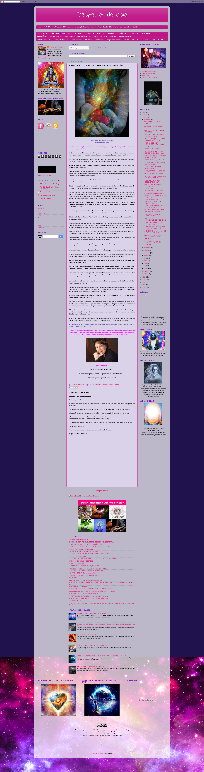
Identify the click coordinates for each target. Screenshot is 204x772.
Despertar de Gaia (102, 15)
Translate (105, 48)
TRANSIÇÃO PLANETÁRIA (140, 33)
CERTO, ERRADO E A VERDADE (154, 171)
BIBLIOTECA (42, 33)
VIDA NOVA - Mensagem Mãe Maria (155, 160)
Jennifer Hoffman (113, 385)
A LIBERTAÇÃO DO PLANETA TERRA (81, 549)
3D (90, 385)
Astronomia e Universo (47, 192)
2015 (144, 280)
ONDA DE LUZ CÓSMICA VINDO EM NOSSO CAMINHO (154, 210)
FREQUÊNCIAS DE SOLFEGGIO (49, 36)
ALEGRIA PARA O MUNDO (152, 149)
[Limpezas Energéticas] (51, 114)
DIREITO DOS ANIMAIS (71, 33)
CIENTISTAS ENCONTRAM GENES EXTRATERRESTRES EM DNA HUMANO (93, 559)
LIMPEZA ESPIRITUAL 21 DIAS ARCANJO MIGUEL (143, 40)
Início (39, 27)
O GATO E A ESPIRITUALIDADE (87, 635)
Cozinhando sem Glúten (48, 195)
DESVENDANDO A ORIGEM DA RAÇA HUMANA (84, 566)
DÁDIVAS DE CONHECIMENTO (154, 193)
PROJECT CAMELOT (75, 601)
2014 (144, 282)
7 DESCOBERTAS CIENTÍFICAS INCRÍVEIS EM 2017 (154, 135)
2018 (144, 115)
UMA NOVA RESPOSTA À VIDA (154, 173)
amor (39, 225)
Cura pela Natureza (46, 198)
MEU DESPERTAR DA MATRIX (78, 586)
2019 (144, 112)
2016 (144, 277)
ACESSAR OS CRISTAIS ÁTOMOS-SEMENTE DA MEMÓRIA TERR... (152, 201)
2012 (144, 287)
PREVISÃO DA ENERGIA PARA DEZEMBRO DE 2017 (154, 206)
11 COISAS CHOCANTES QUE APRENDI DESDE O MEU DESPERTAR (91, 542)
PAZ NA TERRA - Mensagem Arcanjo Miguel (153, 167)
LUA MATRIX (73, 578)
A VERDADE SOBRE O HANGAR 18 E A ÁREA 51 (84, 551)
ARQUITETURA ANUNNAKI (77, 556)
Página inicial (102, 491)
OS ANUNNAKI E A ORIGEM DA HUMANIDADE (83, 593)
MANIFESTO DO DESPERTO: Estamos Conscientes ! (86, 580)
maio (145, 263)
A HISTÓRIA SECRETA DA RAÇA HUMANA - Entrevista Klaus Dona (90, 547)
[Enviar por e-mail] (70, 387)
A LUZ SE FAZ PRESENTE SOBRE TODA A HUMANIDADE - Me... (155, 189)
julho (145, 258)
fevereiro (147, 271)
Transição (41, 227)
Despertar (104, 385)
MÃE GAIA (55, 33)
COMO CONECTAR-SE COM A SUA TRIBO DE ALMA (155, 156)
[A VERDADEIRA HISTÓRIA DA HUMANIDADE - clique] (58, 715)
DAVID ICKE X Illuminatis (76, 563)
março (146, 268)
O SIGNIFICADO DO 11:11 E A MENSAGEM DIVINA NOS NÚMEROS (90, 589)
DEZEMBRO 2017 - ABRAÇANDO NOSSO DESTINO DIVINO (154, 227)
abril (145, 266)
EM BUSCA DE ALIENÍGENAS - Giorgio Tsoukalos (112, 36)
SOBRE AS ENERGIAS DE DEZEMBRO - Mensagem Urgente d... (152, 242)
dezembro (147, 119)
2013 (144, 285)
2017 (144, 117)
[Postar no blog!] (72, 387)
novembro (147, 247)
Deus (39, 218)
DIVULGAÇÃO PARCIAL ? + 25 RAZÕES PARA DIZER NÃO (87, 568)
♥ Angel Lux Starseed (56, 47)
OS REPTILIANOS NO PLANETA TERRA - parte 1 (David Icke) (88, 596)
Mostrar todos (61, 200)
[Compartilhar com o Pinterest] (78, 387)
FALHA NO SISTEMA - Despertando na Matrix (83, 573)
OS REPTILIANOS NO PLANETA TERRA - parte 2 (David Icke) (88, 598)
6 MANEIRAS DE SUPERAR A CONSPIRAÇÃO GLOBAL (86, 544)
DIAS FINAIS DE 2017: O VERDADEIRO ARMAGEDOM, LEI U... (154, 144)
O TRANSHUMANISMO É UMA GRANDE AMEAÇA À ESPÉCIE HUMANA (92, 591)
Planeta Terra (42, 213)
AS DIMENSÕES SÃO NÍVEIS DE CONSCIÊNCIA (154, 163)
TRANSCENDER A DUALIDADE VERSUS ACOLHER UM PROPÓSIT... (153, 237)
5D (93, 385)
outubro (146, 250)
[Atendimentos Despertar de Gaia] (153, 68)
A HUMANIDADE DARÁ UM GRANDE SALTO (152, 215)
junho (146, 261)
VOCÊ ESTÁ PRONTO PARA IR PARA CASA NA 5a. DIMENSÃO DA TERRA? (101, 656)
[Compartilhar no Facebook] (76, 387)
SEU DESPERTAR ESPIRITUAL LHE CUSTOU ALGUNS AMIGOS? (98, 666)
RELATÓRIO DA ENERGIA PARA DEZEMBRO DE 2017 (154, 181)
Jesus (39, 215)
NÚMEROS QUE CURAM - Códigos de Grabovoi (103, 40)
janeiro (146, 274)
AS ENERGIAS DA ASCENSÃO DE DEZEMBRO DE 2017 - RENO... (155, 231)
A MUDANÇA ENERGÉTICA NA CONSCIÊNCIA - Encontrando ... (154, 152)
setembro (147, 253)
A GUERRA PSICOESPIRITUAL (79, 539)
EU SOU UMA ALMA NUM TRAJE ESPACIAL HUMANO (86, 570)
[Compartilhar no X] (74, 387)
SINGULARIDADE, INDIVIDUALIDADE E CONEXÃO (155, 219)
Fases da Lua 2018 (45, 176)
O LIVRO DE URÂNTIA (117, 33)
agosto (146, 255)
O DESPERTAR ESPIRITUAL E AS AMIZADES (92, 645)
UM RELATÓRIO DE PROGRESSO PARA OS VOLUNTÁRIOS (155, 177)
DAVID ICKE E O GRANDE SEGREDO (81, 561)
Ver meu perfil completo (45, 58)
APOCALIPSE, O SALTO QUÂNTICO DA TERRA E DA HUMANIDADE (90, 554)
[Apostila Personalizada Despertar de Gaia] (102, 531)
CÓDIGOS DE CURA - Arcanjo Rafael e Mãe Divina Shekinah (59, 40)
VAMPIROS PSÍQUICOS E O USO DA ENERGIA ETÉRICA (154, 139)
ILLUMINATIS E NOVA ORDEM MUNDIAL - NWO (84, 575)
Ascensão (97, 385)
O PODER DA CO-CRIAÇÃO (94, 33)
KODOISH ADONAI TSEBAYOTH (78, 36)
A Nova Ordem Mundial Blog (49, 184)
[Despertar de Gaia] (102, 715)
